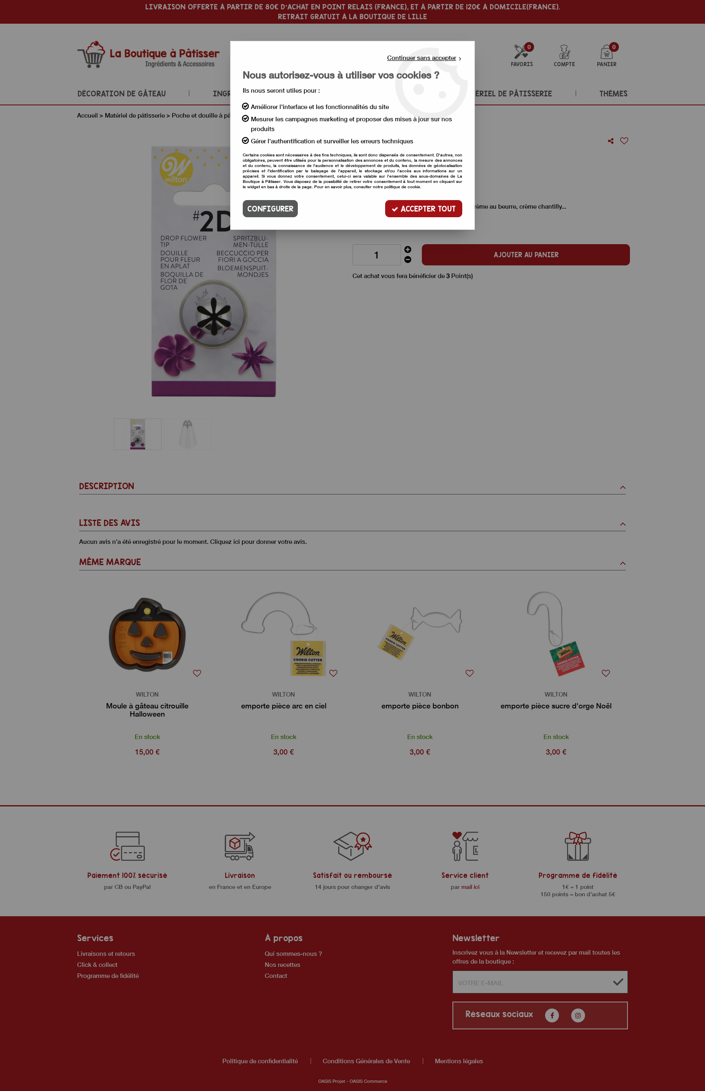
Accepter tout (427, 208)
